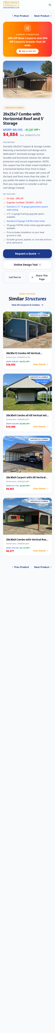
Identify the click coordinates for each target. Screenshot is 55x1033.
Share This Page (42, 277)
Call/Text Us (15, 277)
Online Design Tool (26, 264)
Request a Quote (25, 253)
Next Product (41, 15)
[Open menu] (50, 5)
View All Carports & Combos (26, 304)
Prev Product (21, 15)
